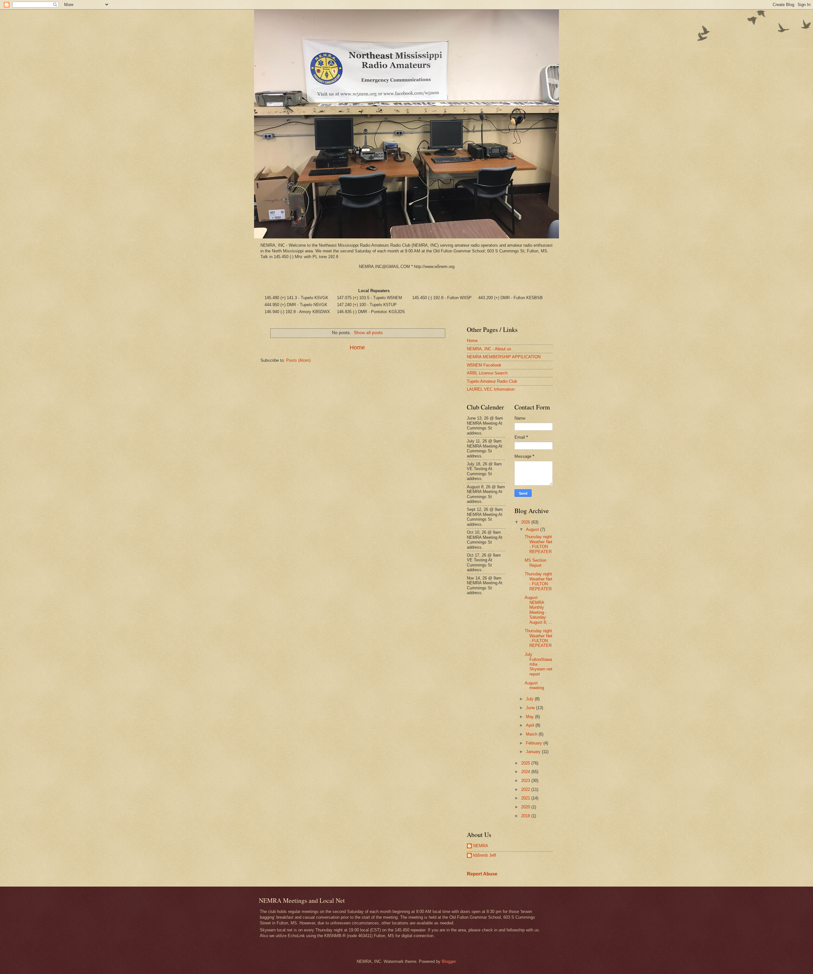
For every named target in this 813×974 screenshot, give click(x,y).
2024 (526, 771)
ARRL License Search (487, 373)
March (532, 734)
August (533, 529)
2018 (526, 815)
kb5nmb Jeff (484, 855)
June (531, 707)
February (534, 743)
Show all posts (368, 332)
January (534, 751)
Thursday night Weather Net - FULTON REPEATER (538, 544)
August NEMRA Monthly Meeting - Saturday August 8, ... (538, 609)
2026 (526, 522)
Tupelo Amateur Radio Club (492, 381)
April (530, 725)
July (530, 698)
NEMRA (480, 845)
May (530, 716)
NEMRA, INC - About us (489, 348)
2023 (526, 780)
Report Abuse (482, 873)
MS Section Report (535, 562)
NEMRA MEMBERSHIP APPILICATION (504, 356)
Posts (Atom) (298, 360)
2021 (526, 798)
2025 (526, 763)
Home (357, 347)
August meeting (534, 685)
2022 (526, 789)
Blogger (448, 961)
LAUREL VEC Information (490, 389)
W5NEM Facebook (484, 365)
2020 (526, 807)
